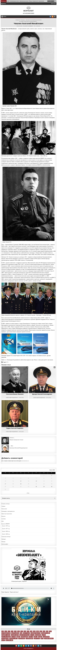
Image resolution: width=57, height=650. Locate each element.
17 (5, 483)
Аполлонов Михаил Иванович (15, 394)
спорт (3, 640)
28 (36, 486)
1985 (37, 631)
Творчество (36, 638)
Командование (24, 636)
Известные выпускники (6, 513)
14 (36, 481)
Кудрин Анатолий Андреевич (14, 428)
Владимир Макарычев (35, 633)
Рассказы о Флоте (13, 638)
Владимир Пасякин (45, 633)
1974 (12, 631)
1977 (21, 631)
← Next (11, 445)
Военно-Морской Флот (24, 635)
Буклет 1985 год (6, 531)
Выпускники (38, 635)
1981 (31, 631)
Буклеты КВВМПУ (5, 523)
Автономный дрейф (6, 633)
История (13, 636)
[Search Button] (55, 16)
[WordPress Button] (26, 646)
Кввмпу (18, 636)
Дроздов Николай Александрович (42, 394)
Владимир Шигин (14, 635)
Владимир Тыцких (6, 635)
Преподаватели (5, 638)
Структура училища (5, 536)
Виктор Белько (26, 633)
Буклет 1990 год (6, 534)
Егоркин (43, 635)
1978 (25, 631)
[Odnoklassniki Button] (52, 16)
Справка (3, 506)
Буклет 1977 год (6, 528)
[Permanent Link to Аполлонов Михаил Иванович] (15, 379)
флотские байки (9, 640)
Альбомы (3, 518)
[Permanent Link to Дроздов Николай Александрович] (42, 379)
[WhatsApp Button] (21, 646)
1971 (7, 362)
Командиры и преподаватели (8, 511)
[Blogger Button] (24, 646)
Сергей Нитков (22, 638)
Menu (4, 3)
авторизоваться (25, 460)
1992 (50, 631)
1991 (47, 631)
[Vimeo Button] (19, 646)
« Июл (27, 493)
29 (43, 486)
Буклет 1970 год (6, 525)
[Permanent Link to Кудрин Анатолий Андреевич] (15, 413)
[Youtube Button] (16, 646)
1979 (28, 631)
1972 (6, 631)
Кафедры (3, 539)
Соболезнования (29, 638)
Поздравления (46, 636)
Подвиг (40, 636)
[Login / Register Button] (38, 646)
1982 (34, 631)
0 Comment (25, 392)
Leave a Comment (29, 26)
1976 (18, 631)
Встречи (32, 635)
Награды (3, 541)
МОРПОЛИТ (28, 11)
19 (20, 483)
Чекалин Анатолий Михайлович (28, 23)
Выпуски (3, 516)
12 (20, 481)
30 (51, 486)
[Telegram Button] (28, 646)
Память (35, 636)
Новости (31, 636)
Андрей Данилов (15, 633)
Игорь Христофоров (6, 636)
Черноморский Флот (49, 638)
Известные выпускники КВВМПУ (29, 21)
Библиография (4, 544)
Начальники (4, 508)
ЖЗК (7, 370)
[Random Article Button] (36, 646)
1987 (41, 631)
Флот (42, 638)
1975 (15, 631)
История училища (5, 503)
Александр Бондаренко (12, 397)
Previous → (12, 437)
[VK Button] (50, 16)
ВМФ (21, 633)
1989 (44, 631)
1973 (9, 631)
